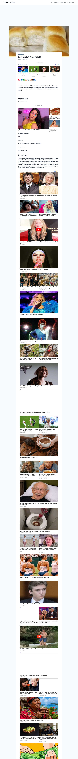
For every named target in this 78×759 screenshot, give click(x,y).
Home (52, 2)
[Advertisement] (39, 13)
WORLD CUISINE (21, 54)
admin (20, 59)
